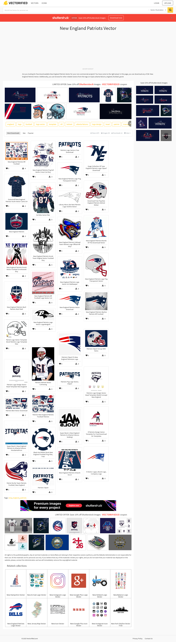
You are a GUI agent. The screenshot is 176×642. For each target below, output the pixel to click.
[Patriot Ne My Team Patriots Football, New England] (16, 471)
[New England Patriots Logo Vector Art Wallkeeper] (70, 269)
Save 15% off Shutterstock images (153, 83)
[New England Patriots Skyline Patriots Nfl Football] (96, 301)
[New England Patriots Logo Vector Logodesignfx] (43, 315)
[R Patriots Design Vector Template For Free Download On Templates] (96, 419)
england (10, 124)
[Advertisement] (88, 50)
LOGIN (156, 3)
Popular (31, 133)
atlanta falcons (82, 124)
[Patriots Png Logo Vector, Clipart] (70, 375)
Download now (116, 18)
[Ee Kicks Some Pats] (43, 198)
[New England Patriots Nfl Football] (16, 151)
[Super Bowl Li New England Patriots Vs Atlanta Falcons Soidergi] (70, 420)
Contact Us (149, 638)
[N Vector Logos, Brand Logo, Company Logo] (96, 459)
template (52, 124)
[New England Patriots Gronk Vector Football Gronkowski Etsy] (16, 254)
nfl (61, 124)
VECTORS (34, 3)
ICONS (44, 3)
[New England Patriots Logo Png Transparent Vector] (70, 170)
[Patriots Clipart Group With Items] (96, 338)
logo (20, 124)
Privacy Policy (137, 638)
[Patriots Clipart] (43, 477)
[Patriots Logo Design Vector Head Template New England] (16, 371)
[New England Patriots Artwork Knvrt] (70, 460)
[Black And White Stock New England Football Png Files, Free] (43, 439)
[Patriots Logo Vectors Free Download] (70, 145)
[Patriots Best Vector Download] (16, 403)
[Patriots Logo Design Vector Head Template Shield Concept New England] (96, 379)
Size (24, 133)
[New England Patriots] (16, 221)
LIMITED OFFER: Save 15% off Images (76, 84)
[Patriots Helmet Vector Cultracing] (43, 364)
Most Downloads (13, 133)
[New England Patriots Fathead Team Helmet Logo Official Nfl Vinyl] (70, 229)
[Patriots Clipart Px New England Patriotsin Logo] (70, 344)
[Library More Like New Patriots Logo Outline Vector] (70, 197)
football (29, 124)
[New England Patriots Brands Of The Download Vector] (96, 227)
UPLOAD (167, 3)
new (10, 498)
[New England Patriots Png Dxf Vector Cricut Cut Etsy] (43, 155)
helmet (69, 124)
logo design (97, 124)
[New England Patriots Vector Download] (70, 300)
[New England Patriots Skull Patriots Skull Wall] (16, 294)
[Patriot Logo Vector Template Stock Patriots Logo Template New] (16, 329)
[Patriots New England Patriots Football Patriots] (43, 404)
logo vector (40, 124)
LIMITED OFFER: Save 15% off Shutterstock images (78, 514)
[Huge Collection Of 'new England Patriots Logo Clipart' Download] (96, 153)
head (108, 124)
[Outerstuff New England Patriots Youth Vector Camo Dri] (16, 186)
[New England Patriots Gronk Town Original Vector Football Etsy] (43, 240)
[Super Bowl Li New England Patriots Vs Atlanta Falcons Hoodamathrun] (16, 433)
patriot (116, 124)
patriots (23, 498)
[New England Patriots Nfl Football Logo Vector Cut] (43, 283)
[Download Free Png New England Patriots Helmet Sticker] (96, 190)
